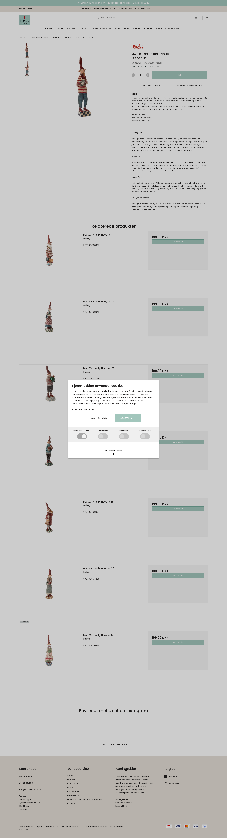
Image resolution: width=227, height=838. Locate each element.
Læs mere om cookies (83, 409)
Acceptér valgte (99, 418)
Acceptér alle (128, 418)
